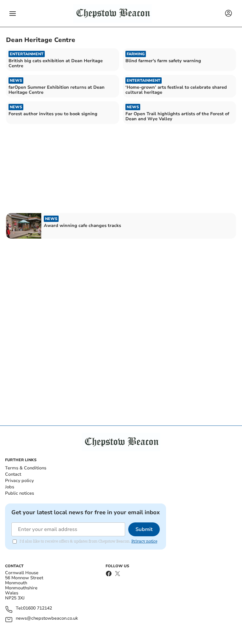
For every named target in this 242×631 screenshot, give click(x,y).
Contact (13, 474)
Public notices (19, 493)
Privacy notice (144, 541)
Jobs (9, 487)
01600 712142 (37, 608)
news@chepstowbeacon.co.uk (47, 618)
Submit (144, 529)
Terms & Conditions (25, 468)
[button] (12, 13)
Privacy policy (19, 481)
